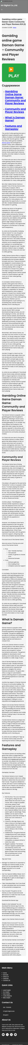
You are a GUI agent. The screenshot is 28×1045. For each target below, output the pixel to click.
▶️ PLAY (13, 72)
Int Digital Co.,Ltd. (9, 5)
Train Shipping (7, 996)
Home (5, 973)
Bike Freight (6, 998)
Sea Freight (6, 994)
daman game (6, 143)
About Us (6, 976)
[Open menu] (2, 10)
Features (6, 978)
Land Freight (7, 990)
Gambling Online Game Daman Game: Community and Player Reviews (15, 97)
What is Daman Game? (15, 119)
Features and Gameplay (13, 127)
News (14, 27)
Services (5, 975)
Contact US (6, 980)
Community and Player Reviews (15, 110)
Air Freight (6, 992)
